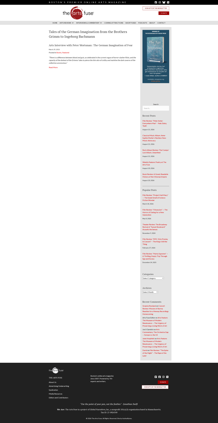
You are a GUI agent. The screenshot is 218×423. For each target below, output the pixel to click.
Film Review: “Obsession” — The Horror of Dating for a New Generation (154, 212)
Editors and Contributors (58, 397)
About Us (52, 382)
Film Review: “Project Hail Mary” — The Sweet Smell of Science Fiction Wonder (155, 197)
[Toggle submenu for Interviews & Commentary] (101, 23)
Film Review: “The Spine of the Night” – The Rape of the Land (155, 353)
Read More (53, 67)
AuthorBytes (127, 418)
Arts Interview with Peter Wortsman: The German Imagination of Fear (91, 45)
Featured (65, 52)
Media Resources (55, 394)
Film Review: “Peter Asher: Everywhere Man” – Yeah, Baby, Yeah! (154, 123)
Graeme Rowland (149, 306)
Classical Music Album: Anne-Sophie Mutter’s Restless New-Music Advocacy (154, 138)
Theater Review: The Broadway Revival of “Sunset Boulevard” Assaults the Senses (154, 227)
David (144, 350)
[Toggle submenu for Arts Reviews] (72, 23)
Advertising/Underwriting (59, 386)
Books (59, 52)
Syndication (53, 390)
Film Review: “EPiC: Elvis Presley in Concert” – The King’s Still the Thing (155, 241)
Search (156, 104)
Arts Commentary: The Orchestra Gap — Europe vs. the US (155, 332)
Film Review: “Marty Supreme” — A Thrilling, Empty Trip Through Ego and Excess (155, 256)
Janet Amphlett (148, 338)
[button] (156, 8)
